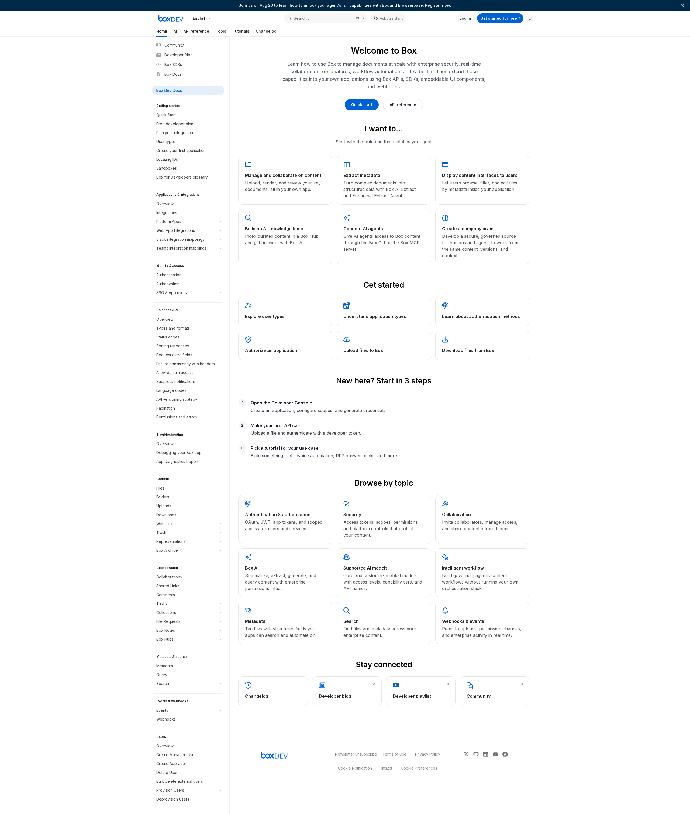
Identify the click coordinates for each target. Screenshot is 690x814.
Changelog (266, 31)
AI (175, 31)
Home (161, 31)
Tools (221, 31)
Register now (437, 5)
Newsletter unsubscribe (354, 754)
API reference (196, 31)
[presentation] (190, 425)
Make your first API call (275, 425)
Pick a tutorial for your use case (285, 448)
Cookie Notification (355, 768)
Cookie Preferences (419, 768)
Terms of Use (394, 754)
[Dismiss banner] (682, 5)
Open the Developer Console (281, 403)
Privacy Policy (427, 754)
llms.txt (386, 768)
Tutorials (241, 31)
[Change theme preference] (530, 18)
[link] (285, 180)
